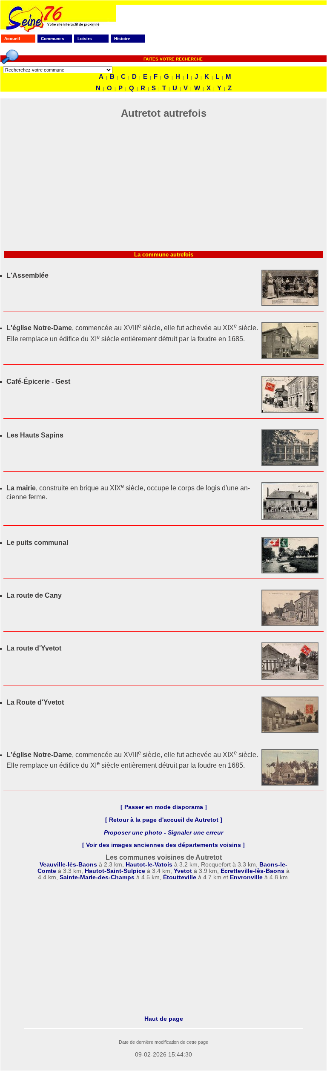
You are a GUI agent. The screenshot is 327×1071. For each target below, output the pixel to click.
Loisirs (84, 38)
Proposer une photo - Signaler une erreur (163, 832)
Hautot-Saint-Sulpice (115, 871)
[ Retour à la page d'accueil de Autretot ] (163, 820)
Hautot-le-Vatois (149, 864)
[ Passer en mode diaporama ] (163, 807)
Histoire (122, 38)
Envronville (246, 877)
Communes (52, 38)
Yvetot (183, 871)
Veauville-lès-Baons (68, 864)
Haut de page (163, 1018)
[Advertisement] (163, 187)
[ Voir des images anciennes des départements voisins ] (163, 845)
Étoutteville (179, 877)
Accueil (12, 38)
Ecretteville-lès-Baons (252, 871)
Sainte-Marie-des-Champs (97, 877)
